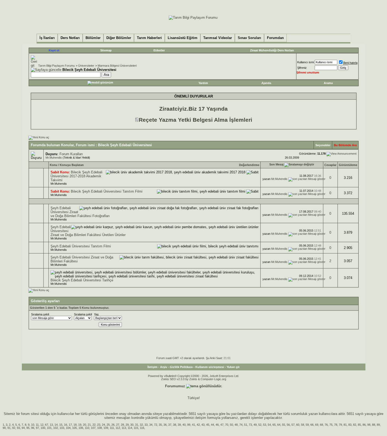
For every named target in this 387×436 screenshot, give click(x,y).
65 (274, 424)
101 (49, 427)
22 (94, 424)
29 (127, 424)
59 (307, 424)
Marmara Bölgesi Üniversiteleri (117, 65)
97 (37, 427)
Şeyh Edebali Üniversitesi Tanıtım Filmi (81, 246)
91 (9, 427)
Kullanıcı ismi (305, 62)
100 (43, 427)
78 (335, 424)
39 (179, 424)
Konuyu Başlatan (72, 164)
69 (316, 424)
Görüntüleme (348, 164)
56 (288, 424)
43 (203, 424)
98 (368, 424)
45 (207, 424)
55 (283, 424)
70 (226, 424)
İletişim (152, 367)
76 (326, 424)
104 (68, 427)
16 (65, 424)
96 (32, 427)
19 (79, 424)
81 (345, 424)
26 (113, 424)
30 (131, 424)
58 (302, 424)
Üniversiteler (86, 65)
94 (23, 427)
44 (212, 424)
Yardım (203, 83)
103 (61, 427)
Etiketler (159, 50)
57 (293, 424)
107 (93, 427)
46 (217, 424)
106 (80, 427)
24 (103, 424)
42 (198, 424)
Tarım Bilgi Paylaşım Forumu (56, 65)
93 (18, 427)
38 (174, 424)
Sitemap (106, 50)
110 (87, 427)
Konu (53, 164)
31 (136, 424)
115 (136, 427)
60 (297, 424)
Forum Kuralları (71, 154)
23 (98, 424)
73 (250, 424)
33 (146, 424)
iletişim (200, 418)
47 (222, 424)
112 (118, 427)
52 (259, 424)
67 (46, 424)
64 (278, 424)
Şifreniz (302, 67)
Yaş (96, 314)
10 (32, 424)
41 (193, 424)
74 (240, 424)
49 (255, 424)
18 (75, 424)
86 (364, 424)
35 (160, 424)
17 (70, 424)
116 (142, 427)
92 (13, 427)
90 (4, 427)
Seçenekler (322, 145)
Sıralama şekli (40, 314)
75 (331, 424)
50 (231, 424)
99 (188, 424)
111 (112, 427)
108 (99, 427)
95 (27, 427)
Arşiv (163, 367)
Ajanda (266, 83)
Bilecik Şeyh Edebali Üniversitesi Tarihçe (82, 280)
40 (184, 424)
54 (269, 424)
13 (51, 424)
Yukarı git (233, 367)
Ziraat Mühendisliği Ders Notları (272, 50)
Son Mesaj (276, 164)
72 (155, 424)
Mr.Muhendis (54, 157)
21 (89, 424)
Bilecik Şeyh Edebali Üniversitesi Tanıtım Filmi (106, 191)
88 (373, 424)
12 (41, 424)
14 (56, 424)
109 (105, 427)
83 (349, 424)
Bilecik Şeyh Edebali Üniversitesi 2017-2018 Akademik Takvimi (76, 176)
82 (354, 424)
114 (130, 427)
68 (321, 424)
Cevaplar (330, 164)
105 (74, 427)
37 (169, 424)
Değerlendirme (249, 164)
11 (37, 424)
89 (378, 424)
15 (60, 424)
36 (165, 424)
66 (312, 424)
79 (340, 424)
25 (108, 424)
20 (84, 424)
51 (245, 424)
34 (150, 424)
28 (122, 424)
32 (141, 424)
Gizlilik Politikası (181, 367)
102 (55, 427)
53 (264, 424)
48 (236, 424)
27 (117, 424)
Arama (328, 83)
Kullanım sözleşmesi (209, 367)
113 (124, 427)
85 (359, 424)
